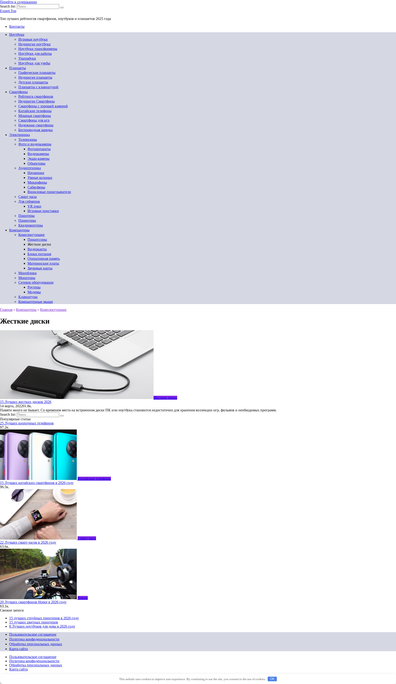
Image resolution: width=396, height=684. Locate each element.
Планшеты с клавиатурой (38, 87)
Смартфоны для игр (34, 120)
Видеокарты (37, 249)
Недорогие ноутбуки (34, 44)
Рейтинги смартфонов (35, 96)
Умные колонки (40, 178)
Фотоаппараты (39, 149)
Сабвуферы (36, 187)
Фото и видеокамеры (34, 144)
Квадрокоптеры (30, 225)
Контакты (17, 26)
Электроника (19, 135)
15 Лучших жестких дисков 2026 (25, 402)
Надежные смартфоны (35, 125)
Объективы (36, 163)
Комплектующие (31, 235)
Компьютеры (19, 230)
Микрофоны (37, 182)
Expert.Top (8, 11)
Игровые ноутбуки (33, 39)
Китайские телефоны (35, 111)
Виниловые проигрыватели (49, 192)
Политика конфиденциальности (34, 639)
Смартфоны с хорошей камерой (43, 106)
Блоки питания (39, 254)
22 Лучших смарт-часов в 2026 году (28, 542)
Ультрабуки (27, 58)
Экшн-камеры (39, 159)
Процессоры (37, 239)
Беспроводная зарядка (35, 130)
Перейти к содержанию (18, 2)
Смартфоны (18, 92)
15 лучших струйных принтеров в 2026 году (44, 618)
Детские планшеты (33, 82)
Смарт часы (27, 197)
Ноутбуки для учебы (34, 63)
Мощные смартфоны (34, 116)
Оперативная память (44, 258)
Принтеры (26, 216)
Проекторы (27, 220)
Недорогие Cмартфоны (36, 101)
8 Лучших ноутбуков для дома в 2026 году (42, 626)
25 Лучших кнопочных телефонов (27, 423)
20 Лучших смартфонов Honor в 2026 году (33, 602)
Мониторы (26, 278)
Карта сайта (18, 649)
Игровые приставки (43, 211)
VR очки (34, 206)
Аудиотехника (29, 168)
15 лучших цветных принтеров (33, 622)
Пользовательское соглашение (32, 634)
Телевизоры (27, 139)
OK (272, 679)
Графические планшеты (36, 73)
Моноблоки (27, 273)
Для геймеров (29, 201)
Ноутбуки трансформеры (37, 49)
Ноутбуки (16, 34)
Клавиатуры (28, 297)
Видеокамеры (38, 154)
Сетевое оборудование (36, 282)
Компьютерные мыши (35, 302)
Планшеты (17, 68)
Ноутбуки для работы (35, 53)
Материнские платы (43, 263)
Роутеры (34, 287)
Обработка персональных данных (35, 644)
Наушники (36, 173)
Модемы (34, 292)
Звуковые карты (40, 268)
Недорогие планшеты (35, 77)
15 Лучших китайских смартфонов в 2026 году (37, 483)
